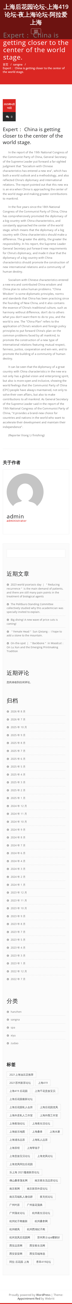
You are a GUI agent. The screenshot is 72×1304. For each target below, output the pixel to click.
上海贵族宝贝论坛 (19, 1156)
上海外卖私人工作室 (21, 1115)
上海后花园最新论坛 (21, 1099)
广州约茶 (14, 1205)
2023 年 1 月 (18, 963)
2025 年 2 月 (18, 790)
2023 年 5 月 (18, 939)
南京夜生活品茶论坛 (46, 1180)
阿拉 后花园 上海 (19, 1261)
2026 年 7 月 (18, 719)
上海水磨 (55, 1131)
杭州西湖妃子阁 (36, 1229)
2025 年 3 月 (18, 782)
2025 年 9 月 (18, 735)
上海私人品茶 (40, 1139)
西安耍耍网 (15, 1253)
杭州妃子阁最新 (18, 1221)
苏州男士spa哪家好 (48, 1237)
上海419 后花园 (18, 1091)
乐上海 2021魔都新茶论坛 (24, 1172)
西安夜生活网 (37, 1245)
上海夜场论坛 (17, 1123)
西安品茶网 (15, 1245)
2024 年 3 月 (18, 869)
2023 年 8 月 (18, 924)
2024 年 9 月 (18, 829)
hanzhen (16, 1011)
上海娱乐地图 (17, 1131)
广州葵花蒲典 (34, 1205)
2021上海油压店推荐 (21, 1074)
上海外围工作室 (49, 1115)
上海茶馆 (14, 1148)
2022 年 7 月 (18, 979)
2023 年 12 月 (19, 892)
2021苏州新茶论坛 (20, 1082)
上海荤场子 (33, 1148)
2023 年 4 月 (18, 947)
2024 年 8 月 (18, 837)
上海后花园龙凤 (49, 1107)
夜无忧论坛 (46, 1196)
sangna (18, 64)
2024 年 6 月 (18, 853)
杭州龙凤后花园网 (19, 1237)
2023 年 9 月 (18, 916)
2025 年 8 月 (18, 743)
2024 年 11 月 (19, 813)
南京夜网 (14, 1188)
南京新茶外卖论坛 (37, 1188)
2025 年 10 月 (19, 727)
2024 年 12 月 (19, 806)
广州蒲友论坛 (17, 1213)
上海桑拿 (37, 1131)
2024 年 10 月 (19, 821)
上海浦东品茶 (17, 1139)
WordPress (43, 1295)
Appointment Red (29, 1298)
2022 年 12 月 (19, 971)
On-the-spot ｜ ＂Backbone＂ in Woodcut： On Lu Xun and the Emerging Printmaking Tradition (35, 647)
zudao (14, 1043)
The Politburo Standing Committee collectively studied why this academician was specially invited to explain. (35, 608)
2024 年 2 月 (18, 876)
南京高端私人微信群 (21, 1196)
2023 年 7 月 (18, 932)
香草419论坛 (43, 1261)
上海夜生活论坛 (41, 1123)
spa (13, 1027)
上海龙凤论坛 (45, 1156)
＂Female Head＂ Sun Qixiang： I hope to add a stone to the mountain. (34, 633)
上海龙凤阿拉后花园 (21, 1164)
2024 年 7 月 (18, 845)
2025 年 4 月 (18, 774)
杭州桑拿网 (41, 1221)
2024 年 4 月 (18, 861)
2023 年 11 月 (19, 900)
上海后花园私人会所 (21, 1107)
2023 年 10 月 (19, 908)
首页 (5, 64)
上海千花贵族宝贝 (45, 1091)
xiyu (13, 1035)
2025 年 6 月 (18, 758)
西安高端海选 (37, 1253)
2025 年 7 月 (18, 751)
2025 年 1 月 (18, 798)
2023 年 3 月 (18, 955)
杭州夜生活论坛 (41, 1213)
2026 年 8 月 (18, 711)
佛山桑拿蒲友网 (18, 1180)
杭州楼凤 (14, 1229)
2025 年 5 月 (18, 766)
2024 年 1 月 (18, 884)
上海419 (43, 1082)
